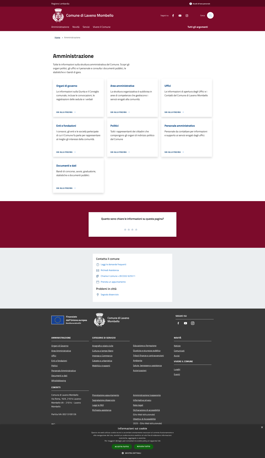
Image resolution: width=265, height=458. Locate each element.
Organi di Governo (59, 345)
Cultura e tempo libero (102, 350)
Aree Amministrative (61, 350)
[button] (132, 453)
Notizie (177, 345)
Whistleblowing (58, 380)
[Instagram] (186, 15)
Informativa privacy (142, 400)
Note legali (138, 405)
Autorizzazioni (139, 370)
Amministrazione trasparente (147, 395)
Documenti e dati (59, 375)
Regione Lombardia (60, 3)
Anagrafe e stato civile (102, 345)
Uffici (53, 355)
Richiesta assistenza (101, 410)
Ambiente (137, 360)
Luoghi (177, 369)
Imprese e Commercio (102, 355)
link (159, 441)
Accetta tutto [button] (122, 446)
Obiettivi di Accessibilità (144, 419)
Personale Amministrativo (63, 370)
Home (57, 37)
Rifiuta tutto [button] (143, 446)
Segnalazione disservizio (103, 400)
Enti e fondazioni (59, 360)
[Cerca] (210, 15)
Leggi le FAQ (98, 405)
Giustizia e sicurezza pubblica (146, 350)
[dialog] (132, 441)
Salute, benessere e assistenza (147, 365)
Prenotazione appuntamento (105, 395)
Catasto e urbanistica (102, 360)
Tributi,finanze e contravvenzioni (148, 355)
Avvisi (177, 355)
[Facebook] (172, 15)
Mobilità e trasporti (101, 365)
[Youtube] (179, 15)
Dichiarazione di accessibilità (146, 410)
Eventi (177, 374)
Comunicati (179, 350)
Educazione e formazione (144, 345)
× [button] (262, 427)
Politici (54, 365)
